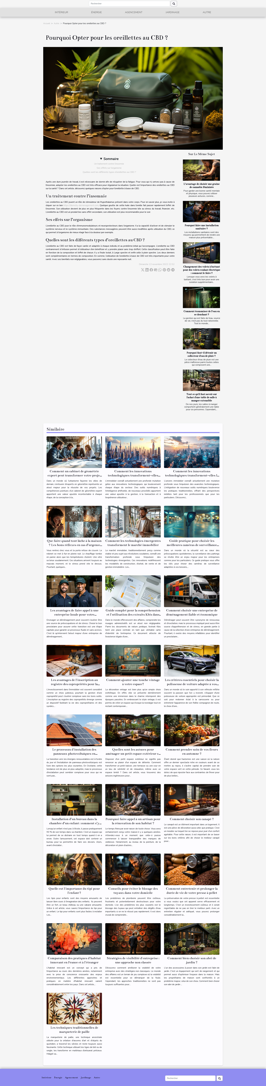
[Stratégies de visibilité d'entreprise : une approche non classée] (133, 938)
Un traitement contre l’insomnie (109, 163)
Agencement (133, 12)
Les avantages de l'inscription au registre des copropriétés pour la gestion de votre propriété (74, 684)
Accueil (46, 23)
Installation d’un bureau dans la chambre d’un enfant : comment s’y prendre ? (74, 823)
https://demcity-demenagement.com (81, 205)
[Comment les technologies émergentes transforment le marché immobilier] (133, 521)
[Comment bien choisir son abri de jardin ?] (191, 938)
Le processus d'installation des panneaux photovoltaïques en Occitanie (74, 754)
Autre (207, 12)
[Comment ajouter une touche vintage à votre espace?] (133, 660)
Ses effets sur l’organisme (109, 167)
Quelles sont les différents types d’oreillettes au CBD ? (109, 172)
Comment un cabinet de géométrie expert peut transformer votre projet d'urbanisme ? (74, 475)
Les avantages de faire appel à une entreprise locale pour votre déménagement (74, 614)
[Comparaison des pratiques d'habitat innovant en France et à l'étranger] (74, 938)
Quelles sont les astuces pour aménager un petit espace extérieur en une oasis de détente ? (133, 754)
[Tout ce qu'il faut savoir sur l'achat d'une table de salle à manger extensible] (201, 380)
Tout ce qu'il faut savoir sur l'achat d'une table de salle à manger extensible (201, 397)
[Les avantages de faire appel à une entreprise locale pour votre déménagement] (74, 591)
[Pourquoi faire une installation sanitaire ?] (201, 211)
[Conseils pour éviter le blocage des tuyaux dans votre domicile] (133, 869)
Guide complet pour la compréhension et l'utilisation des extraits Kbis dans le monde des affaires (133, 614)
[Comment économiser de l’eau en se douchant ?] (201, 297)
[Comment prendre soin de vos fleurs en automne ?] (191, 730)
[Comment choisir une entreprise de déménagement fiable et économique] (191, 591)
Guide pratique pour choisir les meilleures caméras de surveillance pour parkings (192, 545)
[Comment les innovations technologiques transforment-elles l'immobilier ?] (133, 452)
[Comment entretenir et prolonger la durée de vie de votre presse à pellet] (191, 869)
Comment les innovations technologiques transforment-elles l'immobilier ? (133, 475)
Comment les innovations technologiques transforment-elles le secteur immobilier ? (192, 475)
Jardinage (173, 12)
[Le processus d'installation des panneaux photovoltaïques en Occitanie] (74, 730)
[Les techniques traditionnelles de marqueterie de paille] (74, 1008)
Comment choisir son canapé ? (192, 819)
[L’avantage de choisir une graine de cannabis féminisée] (201, 170)
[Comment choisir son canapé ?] (191, 799)
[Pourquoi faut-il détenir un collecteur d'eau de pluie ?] (201, 338)
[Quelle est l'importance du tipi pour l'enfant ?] (74, 869)
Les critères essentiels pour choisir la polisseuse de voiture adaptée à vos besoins (192, 684)
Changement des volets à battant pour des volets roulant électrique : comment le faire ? (201, 270)
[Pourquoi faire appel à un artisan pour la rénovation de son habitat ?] (133, 799)
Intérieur (61, 12)
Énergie (96, 12)
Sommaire (111, 159)
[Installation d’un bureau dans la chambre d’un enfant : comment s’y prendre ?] (74, 799)
